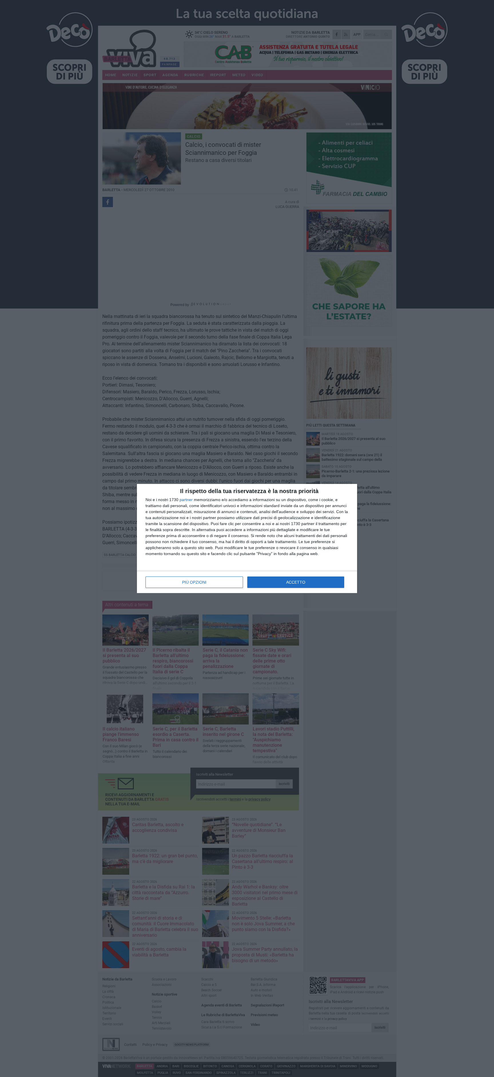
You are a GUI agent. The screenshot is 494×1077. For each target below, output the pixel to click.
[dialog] (247, 538)
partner (186, 500)
